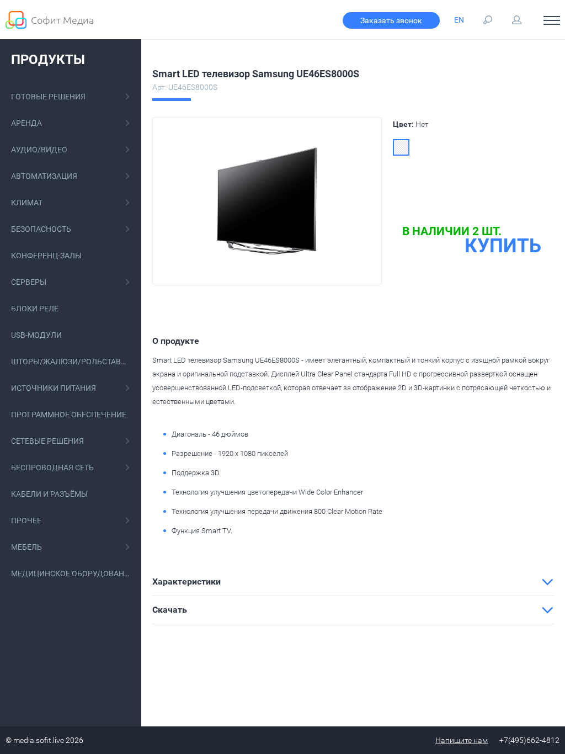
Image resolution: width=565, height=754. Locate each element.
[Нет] (401, 147)
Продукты (48, 59)
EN (459, 19)
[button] (353, 582)
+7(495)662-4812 (529, 740)
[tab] (353, 582)
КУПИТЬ (503, 246)
